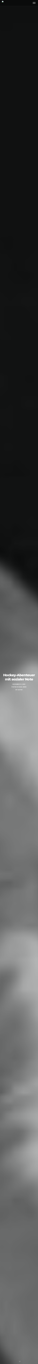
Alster (20, 690)
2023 (20, 687)
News (24, 687)
